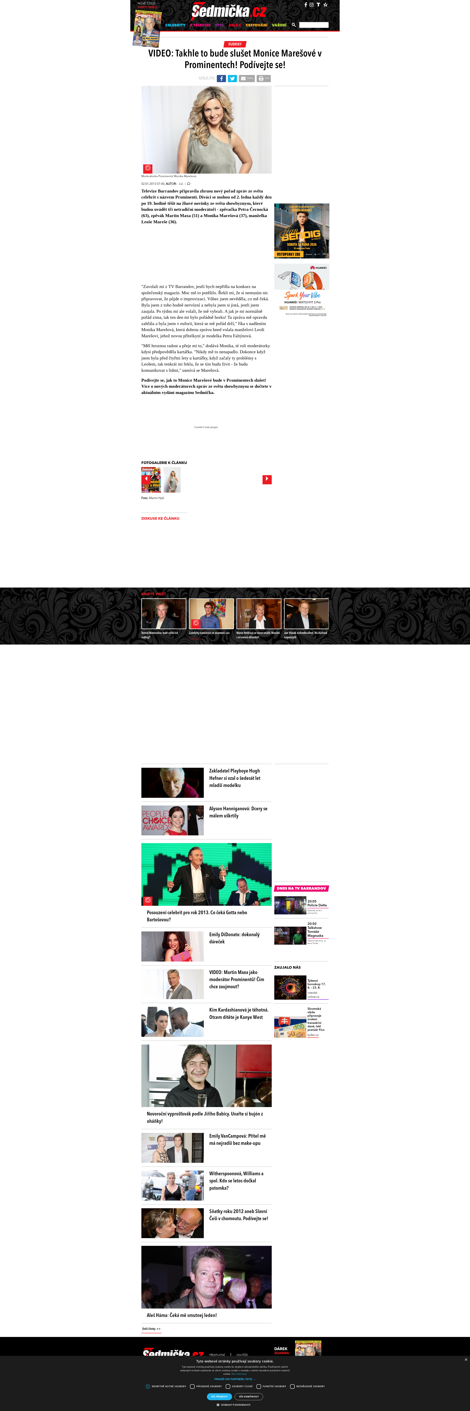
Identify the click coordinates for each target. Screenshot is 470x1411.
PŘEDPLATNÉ (217, 1355)
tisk (267, 78)
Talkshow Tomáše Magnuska (315, 929)
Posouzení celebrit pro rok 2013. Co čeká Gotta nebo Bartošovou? (197, 916)
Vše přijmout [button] (219, 1396)
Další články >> (151, 1329)
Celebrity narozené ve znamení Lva (209, 633)
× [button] (465, 1359)
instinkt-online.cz (313, 995)
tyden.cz (313, 1035)
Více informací (239, 1373)
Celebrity (175, 25)
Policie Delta (317, 903)
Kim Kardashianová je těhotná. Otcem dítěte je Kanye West (238, 1014)
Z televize (200, 25)
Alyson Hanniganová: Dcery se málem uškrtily (238, 812)
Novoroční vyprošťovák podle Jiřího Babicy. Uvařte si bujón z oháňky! (205, 1118)
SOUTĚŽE (242, 1355)
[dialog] (235, 1383)
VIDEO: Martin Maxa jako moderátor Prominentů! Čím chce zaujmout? (236, 980)
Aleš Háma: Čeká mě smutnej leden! (182, 1315)
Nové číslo (147, 5)
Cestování (256, 25)
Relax (235, 25)
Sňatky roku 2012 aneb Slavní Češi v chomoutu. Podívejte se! (238, 1215)
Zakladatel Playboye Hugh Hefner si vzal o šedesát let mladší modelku (234, 778)
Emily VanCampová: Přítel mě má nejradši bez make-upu (237, 1140)
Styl (219, 25)
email (250, 78)
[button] (235, 1379)
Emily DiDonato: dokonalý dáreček (234, 938)
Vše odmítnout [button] (249, 1396)
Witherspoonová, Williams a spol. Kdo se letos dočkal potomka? (236, 1181)
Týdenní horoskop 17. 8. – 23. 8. (317, 984)
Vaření (279, 25)
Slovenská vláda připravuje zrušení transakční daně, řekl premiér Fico (316, 1020)
